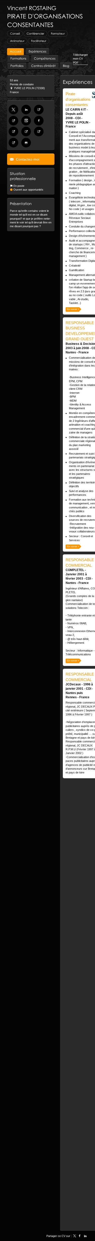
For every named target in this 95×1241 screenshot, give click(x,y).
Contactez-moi (27, 159)
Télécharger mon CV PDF (80, 58)
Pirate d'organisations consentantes (78, 99)
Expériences (77, 82)
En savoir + (73, 309)
